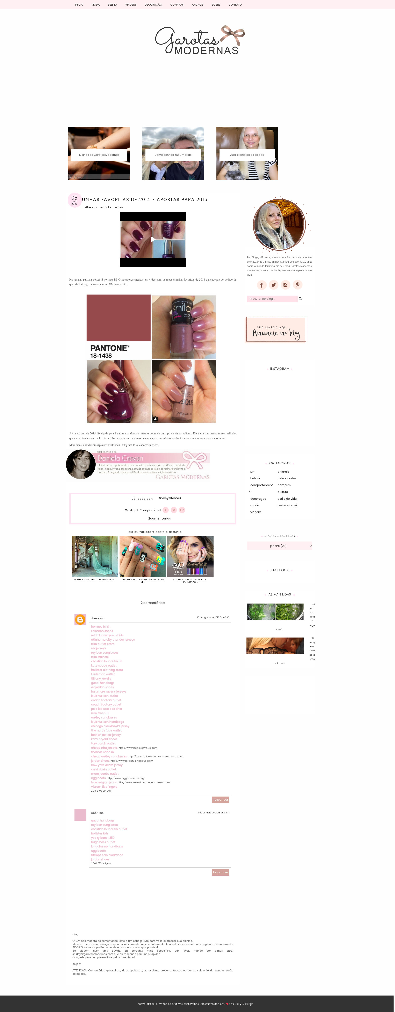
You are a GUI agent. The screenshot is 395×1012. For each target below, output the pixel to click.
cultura (283, 492)
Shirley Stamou (170, 498)
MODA (96, 5)
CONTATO (235, 5)
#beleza (91, 207)
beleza (255, 478)
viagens (255, 512)
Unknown (98, 618)
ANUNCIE (197, 5)
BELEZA (112, 5)
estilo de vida (287, 499)
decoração (258, 499)
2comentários (159, 518)
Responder (220, 800)
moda (254, 505)
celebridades (287, 478)
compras (284, 485)
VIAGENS (131, 5)
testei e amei (287, 505)
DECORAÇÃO (153, 5)
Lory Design (244, 1004)
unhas (119, 207)
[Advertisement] (197, 96)
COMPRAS (177, 5)
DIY (252, 472)
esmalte (106, 207)
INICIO (79, 5)
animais (283, 472)
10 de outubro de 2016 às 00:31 (213, 812)
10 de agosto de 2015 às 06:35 (213, 617)
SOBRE (216, 5)
